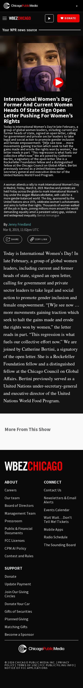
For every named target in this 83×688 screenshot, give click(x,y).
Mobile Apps (53, 529)
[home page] (21, 6)
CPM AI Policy (15, 548)
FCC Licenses (15, 540)
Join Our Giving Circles (17, 594)
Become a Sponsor (19, 634)
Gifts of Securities (18, 611)
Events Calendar (56, 510)
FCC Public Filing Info (57, 665)
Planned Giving (16, 619)
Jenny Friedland (19, 224)
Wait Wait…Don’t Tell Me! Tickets (58, 519)
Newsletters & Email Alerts (60, 500)
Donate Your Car (17, 604)
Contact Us (52, 490)
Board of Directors (19, 505)
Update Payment (18, 584)
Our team (12, 498)
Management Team (20, 513)
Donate (70, 18)
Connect (53, 482)
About (11, 482)
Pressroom (13, 521)
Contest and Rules (19, 556)
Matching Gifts (16, 627)
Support (13, 568)
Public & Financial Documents (19, 530)
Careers (11, 490)
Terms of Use (27, 665)
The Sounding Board (60, 545)
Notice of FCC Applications (26, 668)
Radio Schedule (56, 537)
